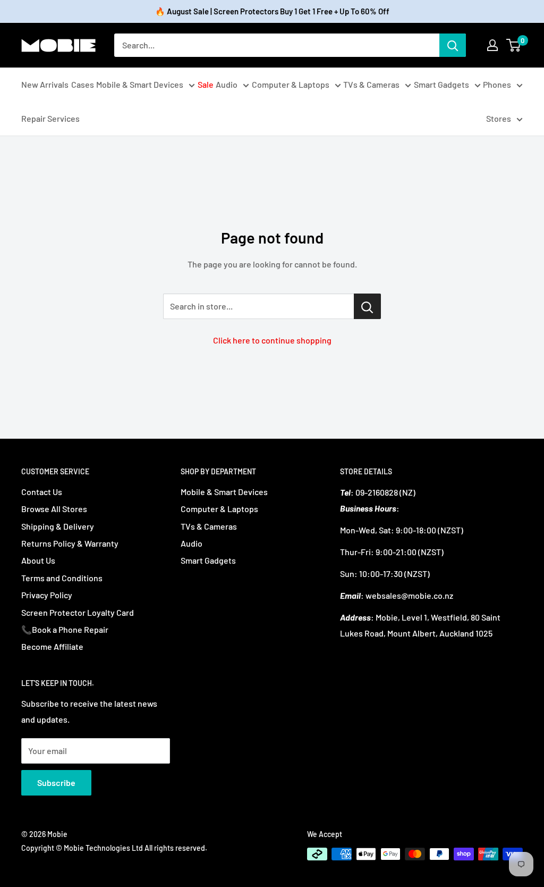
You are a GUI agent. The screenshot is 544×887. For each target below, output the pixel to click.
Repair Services (50, 118)
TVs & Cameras (371, 84)
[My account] (492, 45)
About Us (38, 560)
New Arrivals (45, 84)
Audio (226, 84)
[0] (514, 45)
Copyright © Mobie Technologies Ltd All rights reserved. (114, 847)
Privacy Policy (46, 595)
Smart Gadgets (441, 84)
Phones (497, 84)
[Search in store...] (367, 306)
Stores (498, 118)
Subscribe (56, 782)
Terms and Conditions (62, 578)
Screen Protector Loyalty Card (77, 612)
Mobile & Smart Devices (139, 84)
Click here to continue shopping (272, 340)
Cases (82, 84)
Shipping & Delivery (57, 526)
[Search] (452, 45)
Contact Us (41, 492)
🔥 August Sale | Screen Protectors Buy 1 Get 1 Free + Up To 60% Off (272, 11)
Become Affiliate (52, 646)
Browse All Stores (54, 509)
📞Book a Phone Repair (64, 629)
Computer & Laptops (290, 84)
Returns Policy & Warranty (69, 543)
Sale (206, 84)
